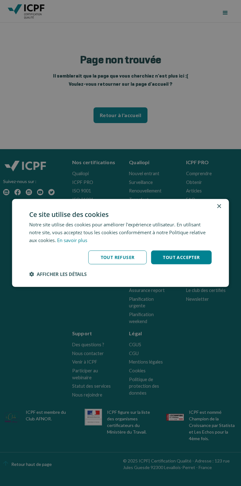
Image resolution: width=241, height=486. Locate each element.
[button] (58, 274)
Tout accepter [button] (181, 257)
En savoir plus (72, 240)
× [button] (219, 206)
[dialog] (120, 243)
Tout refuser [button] (118, 257)
